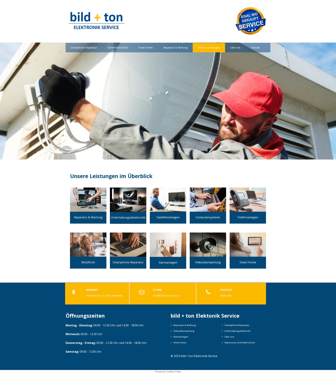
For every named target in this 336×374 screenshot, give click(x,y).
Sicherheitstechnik (117, 47)
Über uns (235, 47)
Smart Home (145, 47)
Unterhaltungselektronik (237, 331)
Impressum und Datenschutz (240, 342)
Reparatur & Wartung (175, 47)
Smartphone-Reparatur (84, 47)
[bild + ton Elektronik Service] (96, 33)
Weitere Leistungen (209, 47)
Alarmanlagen (180, 336)
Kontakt (255, 47)
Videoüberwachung (183, 331)
